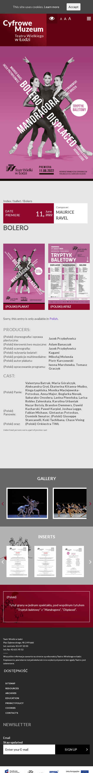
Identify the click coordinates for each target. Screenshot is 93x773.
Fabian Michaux (36, 412)
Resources (12, 688)
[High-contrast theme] (51, 18)
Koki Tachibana (53, 420)
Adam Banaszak (60, 344)
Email (13, 738)
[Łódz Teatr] (23, 30)
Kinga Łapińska (36, 390)
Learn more (51, 7)
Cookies (10, 708)
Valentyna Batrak (37, 383)
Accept (74, 7)
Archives (10, 693)
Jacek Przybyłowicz (62, 338)
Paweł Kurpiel (51, 409)
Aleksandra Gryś (37, 386)
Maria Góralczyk (63, 383)
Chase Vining (75, 420)
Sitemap (10, 683)
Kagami (54, 352)
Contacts (11, 713)
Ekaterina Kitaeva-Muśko (68, 386)
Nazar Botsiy (34, 405)
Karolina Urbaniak (65, 401)
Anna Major (48, 394)
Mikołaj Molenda (61, 356)
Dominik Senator (37, 416)
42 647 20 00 (21, 646)
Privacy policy (14, 703)
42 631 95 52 (17, 649)
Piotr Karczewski (61, 360)
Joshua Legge (71, 409)
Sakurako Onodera (39, 397)
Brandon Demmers (58, 405)
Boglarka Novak (69, 394)
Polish (54, 318)
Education (12, 698)
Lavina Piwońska (65, 397)
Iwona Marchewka (62, 365)
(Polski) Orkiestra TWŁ (42, 424)
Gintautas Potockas (63, 412)
